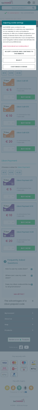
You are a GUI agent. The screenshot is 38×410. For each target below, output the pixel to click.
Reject (19, 60)
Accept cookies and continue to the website (19, 52)
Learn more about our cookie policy (15, 46)
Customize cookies (19, 67)
